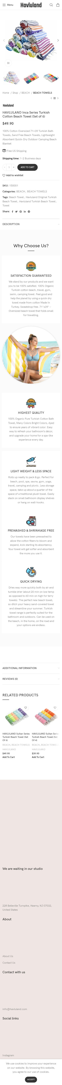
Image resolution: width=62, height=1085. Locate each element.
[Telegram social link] (29, 211)
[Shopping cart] (58, 5)
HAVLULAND (9, 749)
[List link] (31, 1055)
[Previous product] (51, 98)
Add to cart (27, 167)
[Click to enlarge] (8, 63)
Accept (31, 1079)
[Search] (51, 5)
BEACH (25, 92)
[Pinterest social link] (21, 211)
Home (6, 92)
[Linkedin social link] (25, 211)
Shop (16, 92)
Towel (5, 205)
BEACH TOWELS (42, 92)
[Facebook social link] (12, 211)
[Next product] (58, 98)
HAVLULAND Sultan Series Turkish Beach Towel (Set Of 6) (16, 737)
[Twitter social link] (16, 211)
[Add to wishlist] (26, 708)
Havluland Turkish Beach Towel (37, 201)
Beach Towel (16, 197)
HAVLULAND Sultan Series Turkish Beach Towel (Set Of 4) (45, 737)
